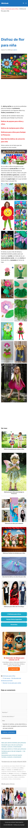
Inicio (2, 9)
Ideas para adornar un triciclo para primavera (13, 749)
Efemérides (14, 624)
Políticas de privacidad (19, 824)
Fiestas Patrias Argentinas (14, 619)
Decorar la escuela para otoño (12, 683)
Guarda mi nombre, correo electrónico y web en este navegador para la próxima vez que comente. (15, 726)
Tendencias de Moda (10, 822)
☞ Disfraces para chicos (14, 614)
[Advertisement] (14, 24)
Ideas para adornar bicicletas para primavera (13, 742)
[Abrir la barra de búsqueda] (23, 3)
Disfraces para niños (12, 9)
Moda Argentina (19, 822)
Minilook (4, 3)
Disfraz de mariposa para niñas (12, 128)
